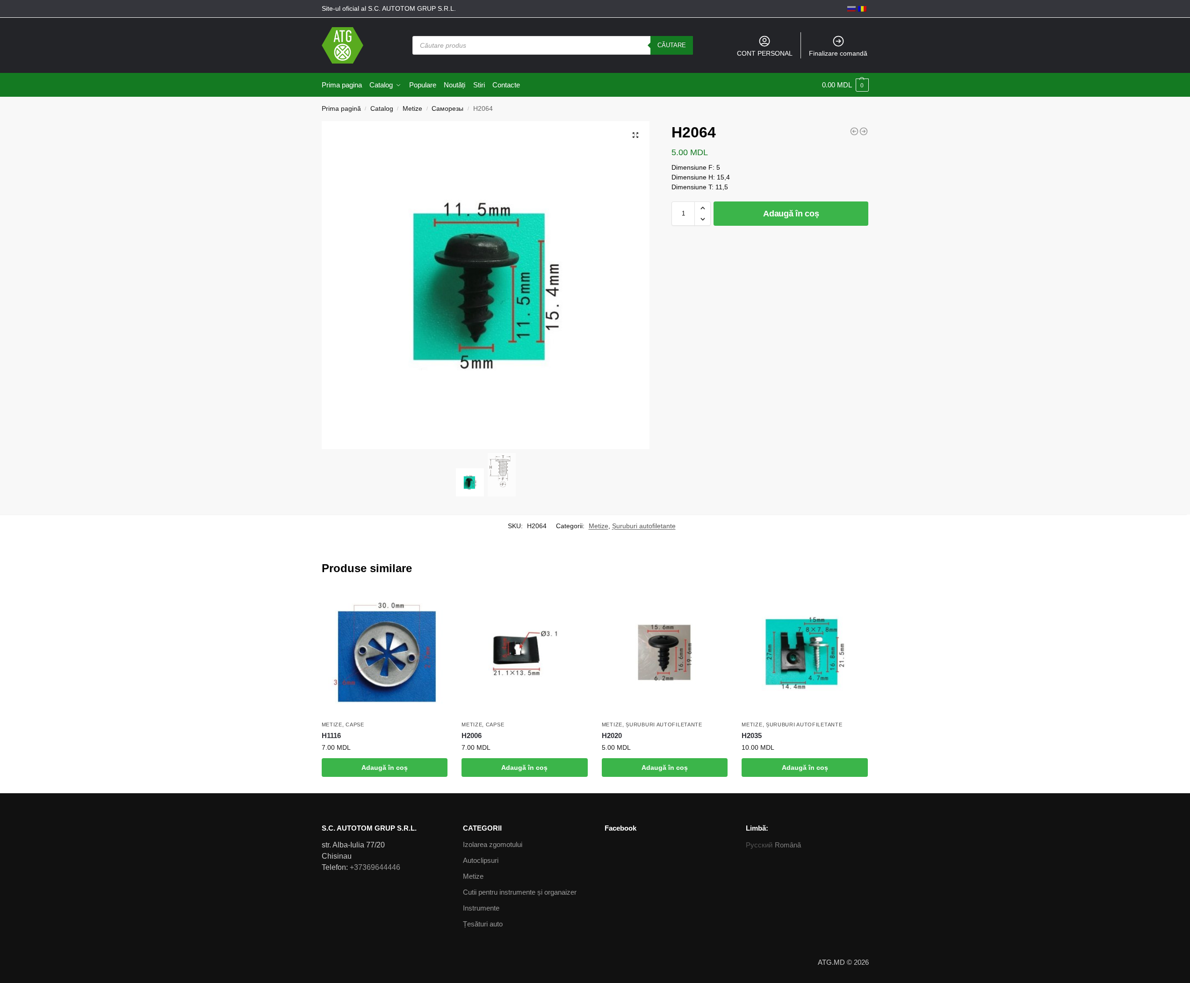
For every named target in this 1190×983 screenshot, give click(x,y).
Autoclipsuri (480, 860)
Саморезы (447, 108)
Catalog (381, 108)
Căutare (671, 45)
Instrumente (481, 908)
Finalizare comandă (838, 53)
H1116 (331, 735)
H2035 (752, 735)
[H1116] (385, 653)
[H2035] (805, 653)
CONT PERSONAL (765, 53)
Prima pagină (341, 108)
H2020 (612, 735)
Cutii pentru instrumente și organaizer (520, 892)
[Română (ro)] (862, 8)
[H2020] (665, 653)
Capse (355, 724)
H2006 (472, 735)
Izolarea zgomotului (492, 844)
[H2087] (863, 131)
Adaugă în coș (791, 213)
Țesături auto (483, 924)
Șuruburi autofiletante (644, 526)
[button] (702, 208)
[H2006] (525, 653)
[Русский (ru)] (851, 8)
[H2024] (854, 131)
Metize (412, 108)
